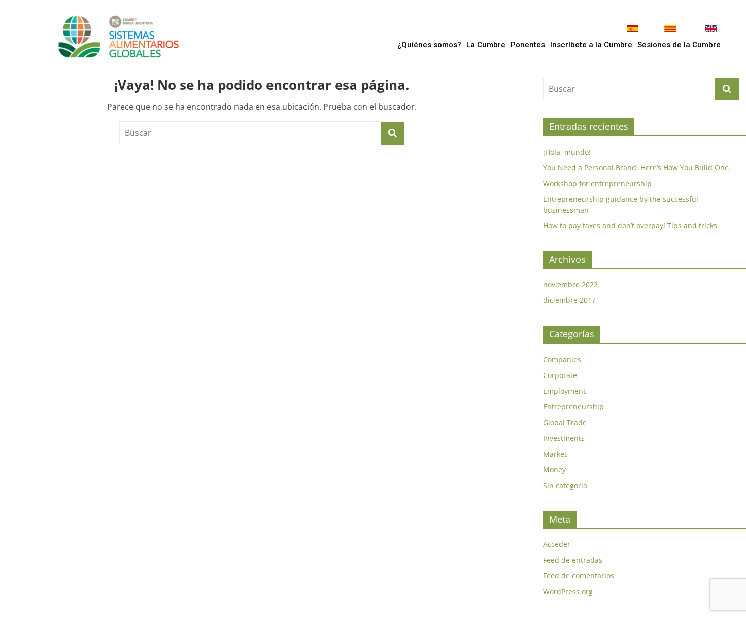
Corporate (560, 375)
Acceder (556, 544)
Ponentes (528, 44)
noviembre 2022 (570, 284)
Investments (564, 438)
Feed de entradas (572, 560)
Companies (562, 359)
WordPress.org (568, 591)
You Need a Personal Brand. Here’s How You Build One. (637, 168)
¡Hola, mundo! (567, 152)
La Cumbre (485, 44)
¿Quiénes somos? (429, 44)
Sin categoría (565, 485)
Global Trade (565, 422)
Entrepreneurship (573, 407)
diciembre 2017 (569, 300)
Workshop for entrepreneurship (597, 183)
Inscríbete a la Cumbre (591, 44)
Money (554, 469)
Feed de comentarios (578, 575)
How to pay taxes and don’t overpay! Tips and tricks (630, 225)
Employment (564, 391)
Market (555, 454)
